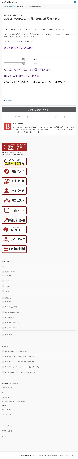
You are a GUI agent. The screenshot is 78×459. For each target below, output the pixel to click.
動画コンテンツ (10, 272)
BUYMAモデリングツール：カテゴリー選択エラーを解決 (22, 367)
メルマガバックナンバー (9, 409)
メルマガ (8, 266)
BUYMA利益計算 (7, 431)
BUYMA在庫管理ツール (12, 317)
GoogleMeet (5, 397)
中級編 (7, 286)
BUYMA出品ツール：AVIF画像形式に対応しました (20, 372)
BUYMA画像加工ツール (12, 328)
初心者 (7, 291)
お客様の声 (8, 275)
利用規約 (61, 455)
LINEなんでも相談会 (8, 414)
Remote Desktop (7, 387)
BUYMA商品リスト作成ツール (14, 312)
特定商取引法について (52, 455)
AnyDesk (4, 392)
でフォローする (22, 117)
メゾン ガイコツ (7, 436)
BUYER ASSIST (10, 1)
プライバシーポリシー (70, 455)
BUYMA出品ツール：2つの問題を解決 (16, 351)
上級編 (7, 280)
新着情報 (9, 100)
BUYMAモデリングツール (13, 301)
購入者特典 (8, 334)
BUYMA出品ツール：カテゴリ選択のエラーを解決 (20, 356)
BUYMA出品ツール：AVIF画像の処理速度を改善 (19, 361)
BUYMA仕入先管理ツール (13, 307)
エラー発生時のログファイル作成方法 (13, 401)
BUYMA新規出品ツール (12, 322)
